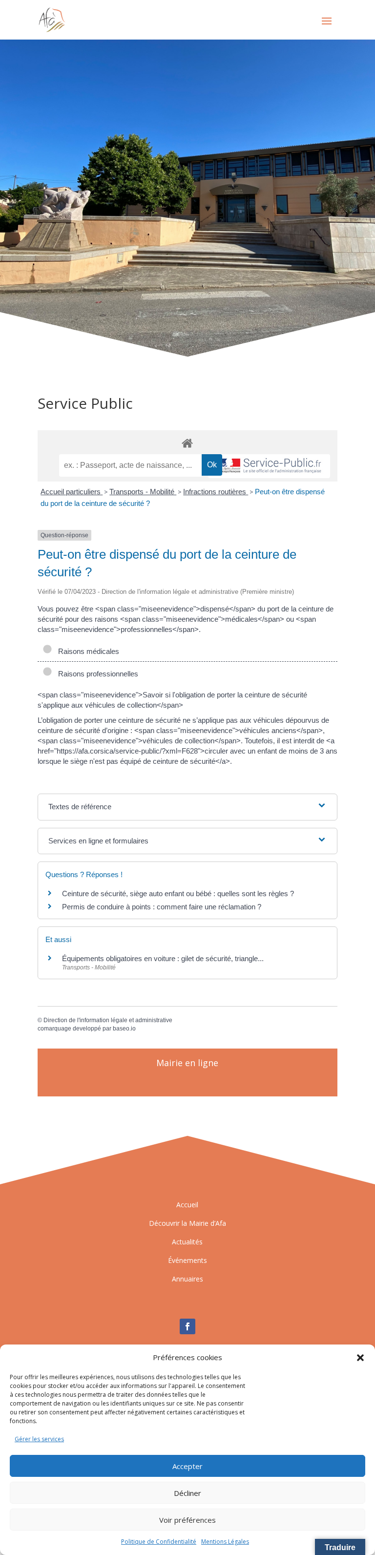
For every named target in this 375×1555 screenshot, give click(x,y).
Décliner (187, 1493)
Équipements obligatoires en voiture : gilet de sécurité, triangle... (163, 958)
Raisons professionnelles (96, 674)
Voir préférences (187, 1520)
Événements (187, 1260)
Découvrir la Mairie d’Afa (187, 1223)
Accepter (187, 1466)
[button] (360, 1358)
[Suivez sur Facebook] (187, 1326)
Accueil (187, 1204)
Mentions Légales (225, 1541)
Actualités (187, 1241)
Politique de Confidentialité (158, 1541)
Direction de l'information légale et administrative (107, 1020)
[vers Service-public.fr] (269, 466)
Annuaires (187, 1278)
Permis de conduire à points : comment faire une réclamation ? (161, 907)
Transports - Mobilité (142, 491)
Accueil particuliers (72, 491)
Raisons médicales (86, 651)
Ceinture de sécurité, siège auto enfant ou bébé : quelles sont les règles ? (178, 893)
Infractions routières (215, 491)
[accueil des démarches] (187, 443)
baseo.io (124, 1028)
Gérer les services (39, 1439)
